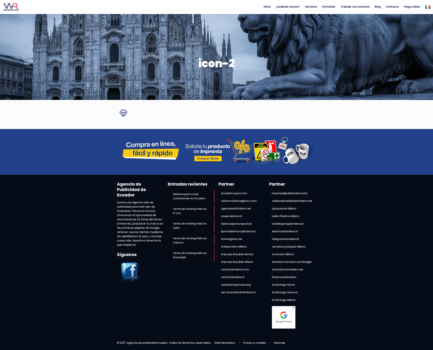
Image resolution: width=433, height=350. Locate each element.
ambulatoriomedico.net (287, 269)
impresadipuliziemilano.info (289, 193)
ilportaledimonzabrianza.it (238, 231)
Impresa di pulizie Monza (237, 254)
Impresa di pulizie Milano (237, 262)
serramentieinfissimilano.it (238, 292)
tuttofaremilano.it (233, 277)
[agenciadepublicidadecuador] (11, 7)
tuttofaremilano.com (235, 269)
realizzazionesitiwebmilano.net (292, 201)
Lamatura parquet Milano (288, 247)
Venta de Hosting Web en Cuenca (190, 240)
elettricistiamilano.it (285, 231)
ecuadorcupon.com (234, 193)
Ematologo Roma (283, 285)
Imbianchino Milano (234, 247)
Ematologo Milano (284, 300)
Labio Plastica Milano (285, 216)
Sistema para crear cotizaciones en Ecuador (189, 196)
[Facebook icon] (309, 342)
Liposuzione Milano (284, 208)
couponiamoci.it (231, 216)
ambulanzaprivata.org (236, 285)
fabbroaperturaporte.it (236, 224)
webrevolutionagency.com (239, 201)
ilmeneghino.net (231, 239)
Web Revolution (224, 343)
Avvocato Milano (283, 254)
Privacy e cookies (254, 343)
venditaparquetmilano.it (288, 224)
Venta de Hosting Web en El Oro (190, 211)
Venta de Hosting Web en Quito (190, 226)
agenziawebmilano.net (236, 208)
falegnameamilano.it (285, 239)
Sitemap (279, 343)
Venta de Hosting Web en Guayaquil (190, 255)
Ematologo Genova (285, 292)
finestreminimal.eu (284, 277)
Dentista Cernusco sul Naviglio (292, 262)
